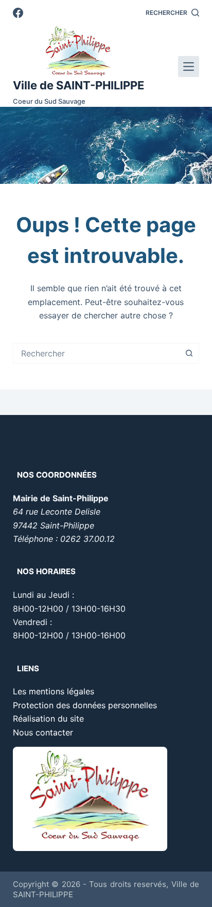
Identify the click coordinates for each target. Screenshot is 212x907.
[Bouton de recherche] (189, 353)
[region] (106, 145)
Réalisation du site (48, 718)
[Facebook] (18, 13)
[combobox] (96, 353)
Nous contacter (43, 732)
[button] (100, 175)
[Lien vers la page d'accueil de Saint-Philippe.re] (78, 51)
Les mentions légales (53, 691)
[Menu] (188, 66)
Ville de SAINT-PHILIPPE (78, 85)
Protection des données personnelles (85, 705)
